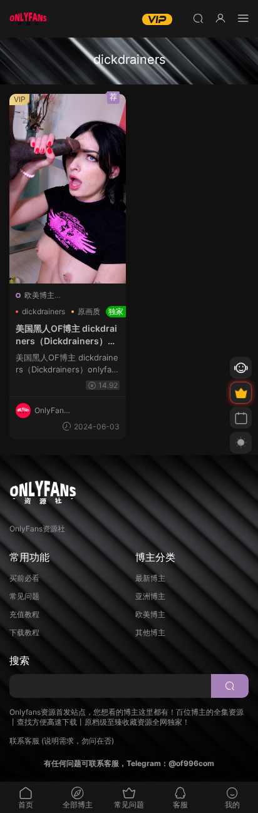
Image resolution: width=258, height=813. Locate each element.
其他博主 (150, 632)
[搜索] (198, 18)
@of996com (191, 763)
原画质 (89, 311)
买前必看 (24, 578)
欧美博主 (39, 295)
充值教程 (24, 614)
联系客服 (24, 740)
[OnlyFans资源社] (28, 19)
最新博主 (150, 578)
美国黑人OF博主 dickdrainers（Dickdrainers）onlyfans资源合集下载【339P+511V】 (68, 334)
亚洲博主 (150, 596)
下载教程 (24, 632)
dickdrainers (43, 311)
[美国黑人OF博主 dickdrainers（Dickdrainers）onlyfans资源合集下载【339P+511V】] (67, 189)
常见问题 (24, 596)
